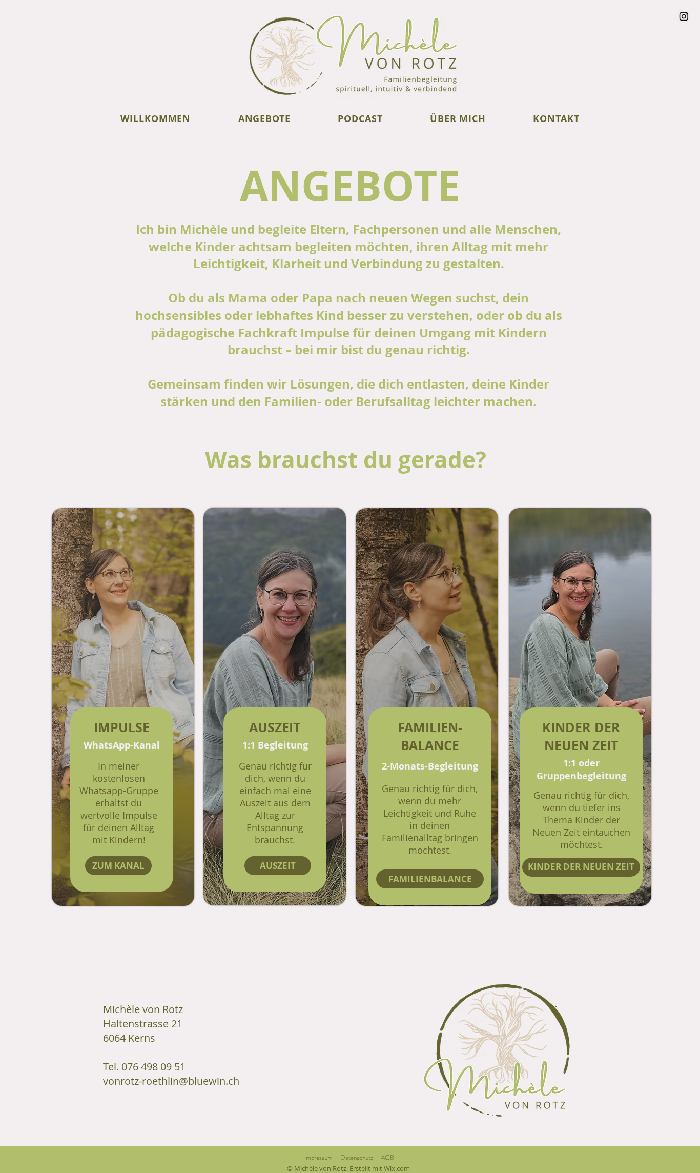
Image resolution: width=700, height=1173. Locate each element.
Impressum (318, 1157)
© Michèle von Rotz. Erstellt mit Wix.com (348, 1168)
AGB (387, 1157)
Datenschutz (357, 1157)
